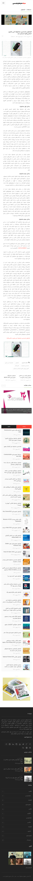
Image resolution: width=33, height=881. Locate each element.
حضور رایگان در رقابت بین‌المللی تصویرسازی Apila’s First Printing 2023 (11, 641)
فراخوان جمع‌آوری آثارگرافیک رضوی (13, 624)
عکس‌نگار (17, 365)
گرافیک (17, 800)
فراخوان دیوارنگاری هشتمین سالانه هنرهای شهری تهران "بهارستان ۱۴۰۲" (12, 471)
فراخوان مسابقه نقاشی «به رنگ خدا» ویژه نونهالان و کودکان (12, 463)
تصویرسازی (16, 805)
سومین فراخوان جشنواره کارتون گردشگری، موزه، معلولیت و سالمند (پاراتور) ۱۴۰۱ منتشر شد (12, 666)
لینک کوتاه (20, 36)
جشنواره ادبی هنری (9, 362)
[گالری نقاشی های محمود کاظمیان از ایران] (27, 855)
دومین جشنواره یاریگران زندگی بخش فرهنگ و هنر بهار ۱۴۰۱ (12, 585)
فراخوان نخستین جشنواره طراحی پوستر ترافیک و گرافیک (12, 560)
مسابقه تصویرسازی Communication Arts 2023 (12, 455)
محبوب (9, 426)
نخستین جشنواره (25, 365)
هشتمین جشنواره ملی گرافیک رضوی (12, 446)
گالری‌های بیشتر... (28, 867)
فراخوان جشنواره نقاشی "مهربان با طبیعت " (13, 504)
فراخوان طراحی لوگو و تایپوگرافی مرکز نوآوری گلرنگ (12, 488)
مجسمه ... (16, 840)
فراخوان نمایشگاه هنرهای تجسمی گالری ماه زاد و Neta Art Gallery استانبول (11, 569)
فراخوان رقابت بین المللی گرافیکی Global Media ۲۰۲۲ (13, 536)
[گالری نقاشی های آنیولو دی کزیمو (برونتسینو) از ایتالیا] (12, 862)
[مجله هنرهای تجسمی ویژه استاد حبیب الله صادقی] (16, 689)
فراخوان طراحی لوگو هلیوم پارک (13, 592)
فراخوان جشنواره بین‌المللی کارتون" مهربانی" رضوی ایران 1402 (13, 439)
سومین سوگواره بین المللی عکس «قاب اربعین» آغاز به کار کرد (11, 496)
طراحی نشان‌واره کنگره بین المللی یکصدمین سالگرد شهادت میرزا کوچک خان (12, 610)
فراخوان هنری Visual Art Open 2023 (12, 552)
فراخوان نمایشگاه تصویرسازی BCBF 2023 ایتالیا (9, 377)
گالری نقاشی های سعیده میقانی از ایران (13, 769)
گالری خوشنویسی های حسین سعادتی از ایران (13, 760)
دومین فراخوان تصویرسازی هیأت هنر (12, 632)
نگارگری (16, 813)
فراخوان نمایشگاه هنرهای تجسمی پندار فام (16, 21)
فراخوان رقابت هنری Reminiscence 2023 (12, 431)
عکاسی (20, 776)
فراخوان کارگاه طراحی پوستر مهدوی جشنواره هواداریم (13, 617)
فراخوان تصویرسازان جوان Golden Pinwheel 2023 (13, 544)
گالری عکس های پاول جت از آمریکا (14, 778)
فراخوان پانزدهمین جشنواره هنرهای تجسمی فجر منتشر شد (13, 649)
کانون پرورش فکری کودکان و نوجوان (21, 368)
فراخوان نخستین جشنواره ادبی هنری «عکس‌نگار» (18, 338)
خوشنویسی (19, 758)
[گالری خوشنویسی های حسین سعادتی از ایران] (19, 855)
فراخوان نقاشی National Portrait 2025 (12, 657)
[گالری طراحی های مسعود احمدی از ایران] (19, 862)
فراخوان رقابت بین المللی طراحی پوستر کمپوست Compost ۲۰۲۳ (25, 377)
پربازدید (24, 426)
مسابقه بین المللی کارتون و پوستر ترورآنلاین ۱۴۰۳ (13, 480)
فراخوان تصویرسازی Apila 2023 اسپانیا (12, 527)
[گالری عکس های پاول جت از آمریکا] (27, 862)
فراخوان (16, 17)
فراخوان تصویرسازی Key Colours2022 (12, 511)
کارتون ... (16, 831)
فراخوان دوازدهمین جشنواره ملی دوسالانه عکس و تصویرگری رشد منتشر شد (12, 602)
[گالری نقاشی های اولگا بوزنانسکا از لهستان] (12, 855)
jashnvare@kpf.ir (22, 248)
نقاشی (20, 767)
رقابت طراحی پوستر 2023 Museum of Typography (12, 520)
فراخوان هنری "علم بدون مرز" (14, 576)
